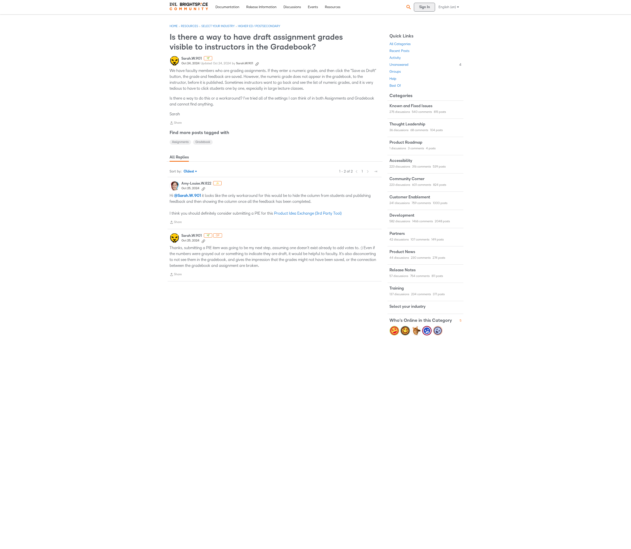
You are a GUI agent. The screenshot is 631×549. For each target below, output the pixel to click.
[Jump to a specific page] (376, 171)
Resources (332, 7)
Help (392, 79)
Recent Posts (399, 51)
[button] (408, 7)
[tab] (179, 157)
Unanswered (425, 65)
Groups (395, 71)
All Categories (400, 44)
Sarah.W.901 (191, 58)
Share (176, 123)
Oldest (189, 172)
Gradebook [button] (202, 142)
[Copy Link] (257, 63)
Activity (395, 58)
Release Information (261, 7)
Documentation (227, 7)
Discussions (292, 7)
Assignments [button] (180, 142)
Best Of (395, 85)
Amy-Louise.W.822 (196, 183)
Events (313, 7)
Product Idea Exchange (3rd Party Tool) (308, 213)
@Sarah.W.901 (187, 195)
